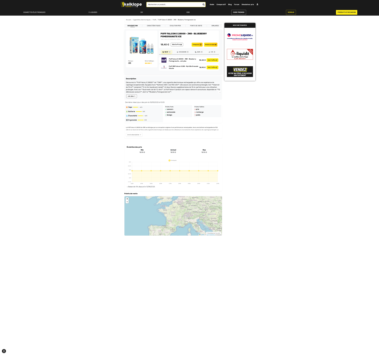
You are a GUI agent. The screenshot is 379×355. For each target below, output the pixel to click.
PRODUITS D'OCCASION (347, 12)
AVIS (199, 52)
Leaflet (202, 234)
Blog (230, 4)
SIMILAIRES (215, 26)
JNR (129, 63)
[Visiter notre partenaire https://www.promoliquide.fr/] (240, 37)
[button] (127, 198)
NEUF (167, 52)
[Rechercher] (204, 4)
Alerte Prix (176, 44)
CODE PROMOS (238, 12)
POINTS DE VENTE (196, 26)
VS (213, 52)
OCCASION (183, 52)
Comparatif (221, 4)
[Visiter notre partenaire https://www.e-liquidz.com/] (240, 54)
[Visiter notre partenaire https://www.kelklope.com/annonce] (240, 72)
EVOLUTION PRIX (175, 26)
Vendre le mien (210, 44)
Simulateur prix (248, 4)
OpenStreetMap (210, 234)
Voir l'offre (212, 60)
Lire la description (133, 134)
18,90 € (202, 67)
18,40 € (202, 60)
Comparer (196, 44)
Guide (212, 4)
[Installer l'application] (4, 351)
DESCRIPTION (133, 26)
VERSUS (291, 12)
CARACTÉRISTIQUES (154, 26)
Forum (236, 4)
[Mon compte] (257, 4)
